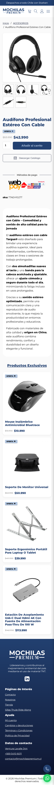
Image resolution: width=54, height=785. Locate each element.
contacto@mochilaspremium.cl (23, 758)
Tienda (9, 704)
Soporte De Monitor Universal (26, 487)
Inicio (6, 23)
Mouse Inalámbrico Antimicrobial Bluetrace (22, 423)
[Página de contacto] (47, 769)
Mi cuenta (11, 720)
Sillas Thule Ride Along (18, 709)
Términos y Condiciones (18, 730)
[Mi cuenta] (42, 11)
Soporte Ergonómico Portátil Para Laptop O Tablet (26, 551)
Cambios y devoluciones (19, 725)
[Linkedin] (27, 679)
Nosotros (10, 699)
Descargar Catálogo (29, 158)
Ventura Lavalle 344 (16, 748)
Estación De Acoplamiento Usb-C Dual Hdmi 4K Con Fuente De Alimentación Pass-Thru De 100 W (24, 619)
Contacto (10, 694)
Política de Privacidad (17, 735)
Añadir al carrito (31, 145)
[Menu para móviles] (48, 11)
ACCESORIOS (20, 23)
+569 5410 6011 (13, 753)
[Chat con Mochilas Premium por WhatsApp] (47, 778)
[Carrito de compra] (30, 11)
